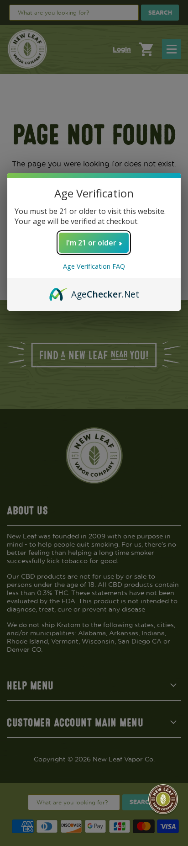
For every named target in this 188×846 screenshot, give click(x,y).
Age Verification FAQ (94, 266)
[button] (163, 799)
